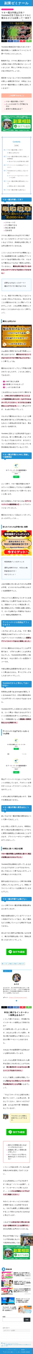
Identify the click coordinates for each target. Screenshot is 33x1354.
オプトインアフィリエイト (7, 9)
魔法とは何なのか (14, 152)
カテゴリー (6, 1328)
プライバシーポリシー (13, 1349)
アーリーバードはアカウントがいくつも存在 (19, 176)
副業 (12, 963)
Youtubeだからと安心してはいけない (17, 172)
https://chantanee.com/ (18, 997)
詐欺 (16, 963)
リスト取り (5, 963)
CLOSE (16, 145)
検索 (4, 1316)
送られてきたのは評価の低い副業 (19, 161)
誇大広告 (22, 963)
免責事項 (23, 1349)
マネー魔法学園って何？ (15, 150)
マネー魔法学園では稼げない (16, 190)
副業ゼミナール (16, 3)
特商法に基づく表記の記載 (17, 186)
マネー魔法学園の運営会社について (18, 182)
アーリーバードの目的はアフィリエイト (18, 166)
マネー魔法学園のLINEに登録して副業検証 (18, 157)
